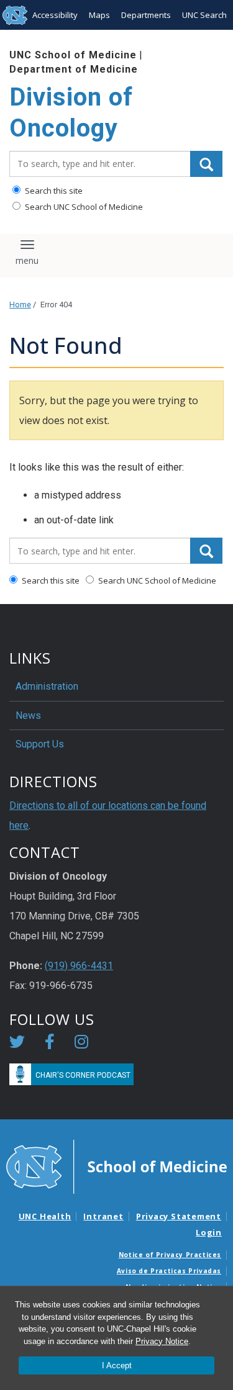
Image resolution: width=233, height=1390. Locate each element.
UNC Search (204, 14)
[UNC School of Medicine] (116, 1165)
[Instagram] (81, 1044)
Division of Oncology (71, 113)
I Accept (117, 1365)
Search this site (53, 190)
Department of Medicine (73, 69)
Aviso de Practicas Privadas (169, 1270)
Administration (47, 686)
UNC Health (45, 1216)
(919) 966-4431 (79, 966)
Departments (146, 14)
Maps (99, 14)
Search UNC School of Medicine (83, 206)
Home (20, 304)
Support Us (40, 744)
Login (209, 1232)
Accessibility (55, 14)
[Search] (206, 164)
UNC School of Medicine (73, 55)
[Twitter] (17, 1044)
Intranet (103, 1216)
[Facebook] (50, 1044)
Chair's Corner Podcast (82, 1075)
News (28, 715)
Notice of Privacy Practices (170, 1254)
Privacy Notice (161, 1341)
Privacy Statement (178, 1216)
